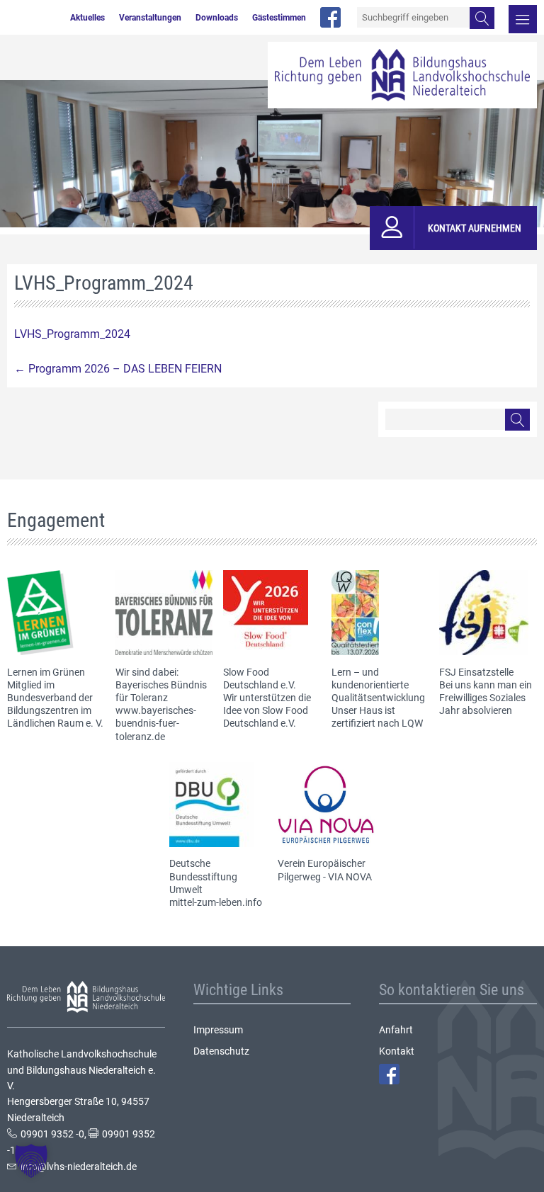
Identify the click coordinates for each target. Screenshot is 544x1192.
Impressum (218, 1029)
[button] (31, 1161)
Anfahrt (396, 1029)
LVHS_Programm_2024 (72, 334)
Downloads (217, 17)
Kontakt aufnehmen (474, 228)
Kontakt (396, 1051)
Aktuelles (87, 17)
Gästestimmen (279, 17)
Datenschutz (221, 1051)
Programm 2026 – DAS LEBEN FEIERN (118, 368)
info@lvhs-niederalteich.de (79, 1166)
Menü (523, 19)
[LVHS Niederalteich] (402, 75)
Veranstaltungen (150, 17)
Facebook (389, 1074)
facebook (330, 17)
